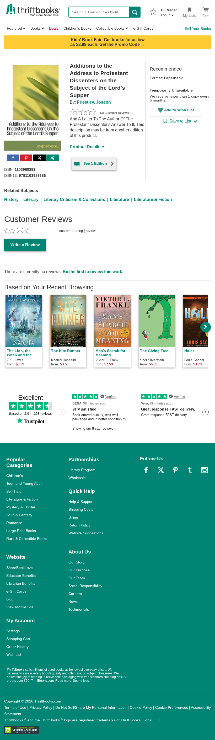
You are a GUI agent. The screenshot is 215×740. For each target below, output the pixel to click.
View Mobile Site (20, 607)
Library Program (81, 470)
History (11, 199)
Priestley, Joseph (94, 102)
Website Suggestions (85, 533)
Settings (13, 631)
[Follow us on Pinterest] (175, 470)
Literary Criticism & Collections (74, 199)
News (73, 601)
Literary (31, 199)
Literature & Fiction (153, 199)
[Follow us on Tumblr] (190, 470)
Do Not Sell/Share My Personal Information (91, 707)
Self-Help (14, 491)
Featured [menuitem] (14, 28)
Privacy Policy (40, 707)
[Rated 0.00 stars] (83, 112)
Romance (14, 523)
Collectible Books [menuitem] (110, 28)
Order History (17, 647)
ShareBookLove (19, 568)
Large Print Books (21, 531)
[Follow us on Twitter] (160, 470)
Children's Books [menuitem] (77, 28)
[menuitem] (169, 11)
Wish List (13, 654)
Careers (75, 594)
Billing (73, 517)
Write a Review (25, 245)
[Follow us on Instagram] (204, 470)
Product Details (85, 147)
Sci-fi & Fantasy (19, 515)
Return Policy (79, 525)
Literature (119, 199)
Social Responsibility (85, 586)
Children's (14, 475)
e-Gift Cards (16, 591)
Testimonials (78, 609)
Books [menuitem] (35, 28)
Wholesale (77, 478)
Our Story (76, 562)
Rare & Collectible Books (26, 538)
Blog (10, 599)
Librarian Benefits (20, 583)
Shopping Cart (18, 639)
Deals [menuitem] (53, 28)
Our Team (76, 578)
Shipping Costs (80, 509)
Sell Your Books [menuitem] (198, 28)
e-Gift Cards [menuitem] (143, 28)
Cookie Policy (141, 707)
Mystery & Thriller (20, 507)
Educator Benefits (21, 575)
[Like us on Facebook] (146, 470)
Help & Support (81, 501)
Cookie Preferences (171, 707)
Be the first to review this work (92, 271)
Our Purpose (79, 570)
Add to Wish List (179, 110)
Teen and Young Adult (24, 483)
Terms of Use (15, 707)
